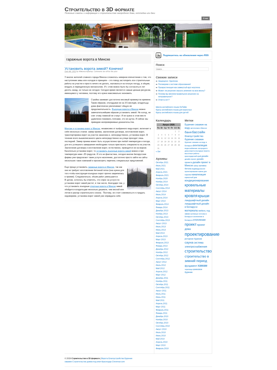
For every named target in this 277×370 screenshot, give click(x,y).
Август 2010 (161, 329)
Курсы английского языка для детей (172, 112)
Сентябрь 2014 (163, 188)
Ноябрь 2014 (162, 182)
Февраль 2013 (162, 243)
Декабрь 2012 (162, 249)
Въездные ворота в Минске (125, 109)
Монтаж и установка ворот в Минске (82, 128)
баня (188, 132)
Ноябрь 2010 (162, 319)
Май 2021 (160, 169)
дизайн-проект (190, 159)
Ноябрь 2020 (162, 178)
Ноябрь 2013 (162, 214)
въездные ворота (202, 151)
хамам (202, 265)
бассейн (198, 132)
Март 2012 (161, 275)
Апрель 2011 (161, 303)
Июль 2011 (161, 294)
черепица (188, 269)
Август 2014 (161, 191)
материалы (191, 210)
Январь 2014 (162, 207)
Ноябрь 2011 (162, 281)
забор (195, 166)
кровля (191, 196)
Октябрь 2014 (162, 185)
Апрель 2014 (162, 198)
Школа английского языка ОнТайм (171, 107)
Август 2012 (161, 262)
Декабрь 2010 (162, 316)
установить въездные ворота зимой (113, 151)
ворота (192, 151)
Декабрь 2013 (162, 210)
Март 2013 (161, 239)
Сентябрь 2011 (163, 287)
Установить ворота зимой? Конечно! (94, 69)
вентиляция (200, 145)
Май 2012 (160, 268)
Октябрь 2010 (162, 323)
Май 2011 (160, 300)
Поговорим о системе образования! (174, 84)
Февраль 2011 (162, 310)
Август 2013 (161, 223)
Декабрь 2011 (162, 278)
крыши (203, 196)
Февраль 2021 (162, 175)
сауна (189, 242)
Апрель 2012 (162, 271)
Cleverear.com (118, 362)
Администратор (86, 71)
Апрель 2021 (162, 172)
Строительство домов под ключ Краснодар (92, 362)
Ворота (104, 358)
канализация (199, 174)
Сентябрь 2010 (163, 326)
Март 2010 (161, 345)
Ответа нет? (164, 100)
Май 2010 (160, 339)
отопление (199, 219)
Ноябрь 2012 (162, 252)
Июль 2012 (161, 265)
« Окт (158, 151)
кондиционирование (197, 180)
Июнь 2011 (161, 297)
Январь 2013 (162, 246)
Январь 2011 (161, 313)
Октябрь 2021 (162, 162)
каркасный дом (191, 177)
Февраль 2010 (162, 348)
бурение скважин (194, 139)
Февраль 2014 (162, 204)
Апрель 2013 (162, 236)
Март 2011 (160, 307)
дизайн (204, 156)
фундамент (191, 266)
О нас (205, 18)
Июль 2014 (161, 194)
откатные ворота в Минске (103, 186)
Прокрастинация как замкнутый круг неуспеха (179, 87)
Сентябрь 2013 (163, 220)
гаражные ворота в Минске (101, 167)
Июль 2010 (161, 332)
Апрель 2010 (162, 342)
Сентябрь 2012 (163, 259)
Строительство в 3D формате (99, 9)
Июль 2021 (161, 166)
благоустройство (194, 136)
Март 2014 (161, 201)
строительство (198, 251)
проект (191, 224)
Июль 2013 (161, 227)
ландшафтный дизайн (197, 200)
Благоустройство (116, 358)
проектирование (202, 234)
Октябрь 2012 (162, 255)
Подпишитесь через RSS (186, 55)
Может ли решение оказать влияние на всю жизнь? (181, 91)
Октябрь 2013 (162, 217)
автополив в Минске (198, 128)
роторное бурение (193, 239)
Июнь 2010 (161, 336)
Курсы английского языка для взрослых (174, 110)
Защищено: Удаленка (168, 81)
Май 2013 (160, 233)
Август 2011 (161, 291)
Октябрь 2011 (162, 284)
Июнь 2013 (161, 230)
